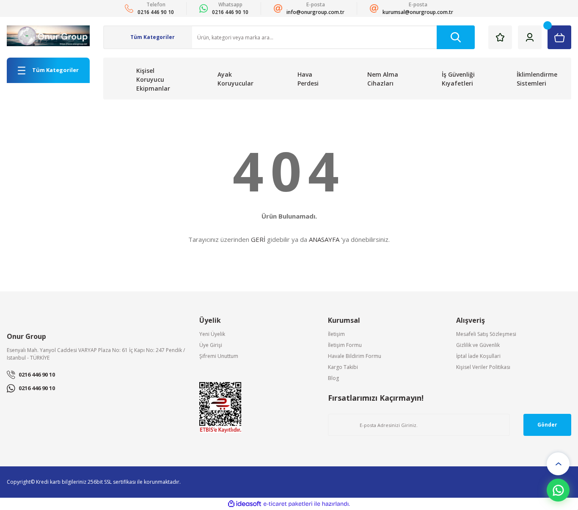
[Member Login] (530, 37)
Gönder (547, 424)
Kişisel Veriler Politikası (483, 367)
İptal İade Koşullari (478, 356)
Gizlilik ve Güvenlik (478, 345)
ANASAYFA (324, 239)
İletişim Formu (345, 345)
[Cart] (559, 37)
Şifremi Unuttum (218, 356)
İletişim (336, 334)
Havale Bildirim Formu (354, 356)
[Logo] (48, 35)
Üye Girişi (210, 345)
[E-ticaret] (288, 504)
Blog (333, 378)
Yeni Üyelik (212, 334)
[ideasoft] (244, 504)
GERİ (258, 239)
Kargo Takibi (343, 367)
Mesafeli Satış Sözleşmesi (486, 334)
